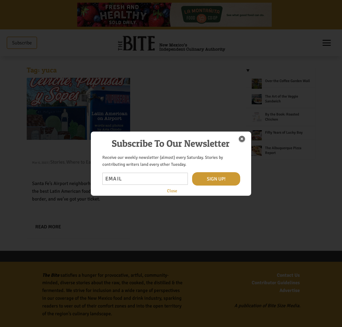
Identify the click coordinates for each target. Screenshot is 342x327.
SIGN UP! (216, 179)
